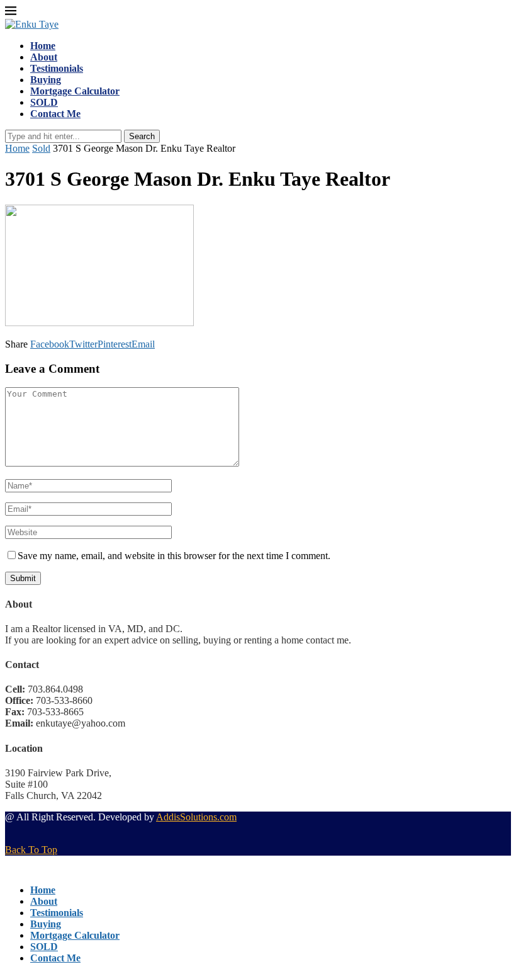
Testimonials (56, 68)
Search (142, 136)
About (43, 57)
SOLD (44, 102)
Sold (41, 148)
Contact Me (55, 113)
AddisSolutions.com (196, 817)
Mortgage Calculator (75, 91)
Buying (45, 79)
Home (42, 45)
